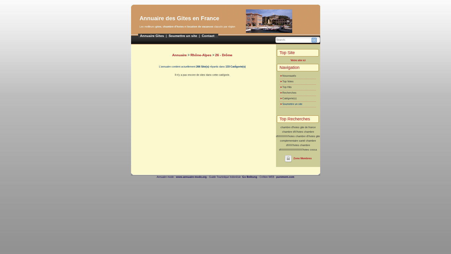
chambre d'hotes (289, 127)
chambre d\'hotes (305, 136)
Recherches (289, 92)
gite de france (308, 127)
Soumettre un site (183, 36)
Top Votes (288, 81)
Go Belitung (249, 176)
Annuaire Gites (152, 36)
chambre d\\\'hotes (292, 131)
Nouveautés (289, 75)
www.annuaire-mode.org (191, 176)
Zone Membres (302, 158)
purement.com (285, 176)
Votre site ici (298, 60)
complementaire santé (292, 140)
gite (318, 136)
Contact (208, 36)
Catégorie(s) (289, 98)
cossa (313, 149)
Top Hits (287, 87)
